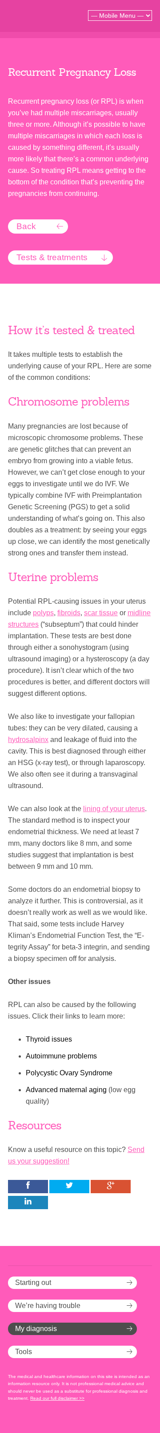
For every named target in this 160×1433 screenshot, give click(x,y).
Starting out (33, 1282)
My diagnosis (36, 1328)
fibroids (68, 613)
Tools (23, 1351)
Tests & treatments (52, 257)
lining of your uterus (114, 808)
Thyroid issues (49, 1039)
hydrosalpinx (28, 739)
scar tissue (101, 613)
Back (26, 226)
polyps (43, 613)
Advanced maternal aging (66, 1089)
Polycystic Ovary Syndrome (69, 1073)
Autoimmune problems (61, 1056)
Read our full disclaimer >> (57, 1398)
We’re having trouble (47, 1305)
